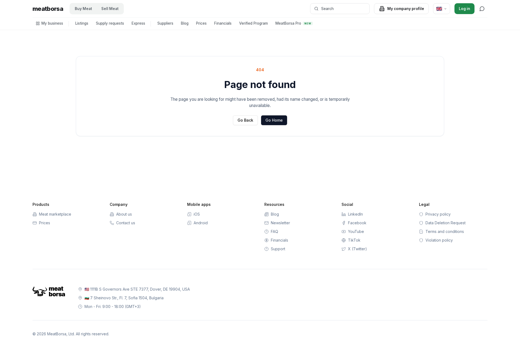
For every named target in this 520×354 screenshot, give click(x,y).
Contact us (125, 222)
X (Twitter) (357, 248)
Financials (223, 23)
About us (124, 214)
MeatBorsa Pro (293, 23)
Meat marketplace (55, 214)
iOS (197, 214)
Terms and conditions (444, 231)
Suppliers (165, 23)
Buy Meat (83, 9)
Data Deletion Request (445, 222)
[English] (441, 8)
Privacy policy (438, 214)
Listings (81, 23)
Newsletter (280, 222)
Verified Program (253, 23)
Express (138, 23)
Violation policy (439, 240)
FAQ (274, 231)
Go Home (274, 120)
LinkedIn (355, 214)
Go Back (245, 120)
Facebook (357, 222)
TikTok (354, 240)
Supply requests (110, 23)
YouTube (356, 231)
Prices (201, 23)
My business (52, 23)
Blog (184, 23)
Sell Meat (110, 9)
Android (201, 222)
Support (278, 248)
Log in (464, 9)
